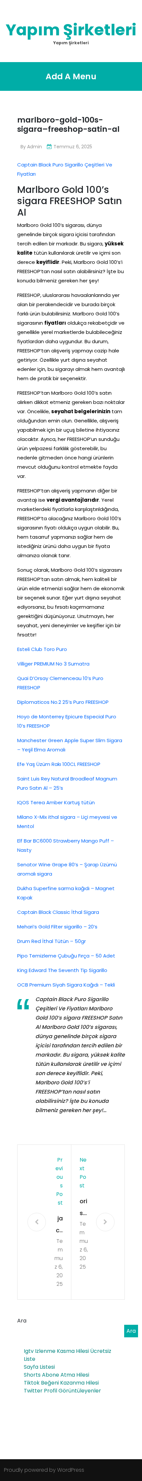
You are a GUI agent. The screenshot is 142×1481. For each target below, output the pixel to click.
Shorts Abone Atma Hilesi (56, 1375)
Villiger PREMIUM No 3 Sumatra (53, 663)
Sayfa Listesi (39, 1367)
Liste (29, 1359)
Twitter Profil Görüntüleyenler (62, 1390)
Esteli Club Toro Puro (42, 649)
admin (34, 146)
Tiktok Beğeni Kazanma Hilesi (61, 1383)
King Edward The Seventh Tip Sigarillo (62, 970)
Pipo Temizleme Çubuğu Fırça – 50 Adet (66, 955)
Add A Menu (71, 76)
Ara (21, 1320)
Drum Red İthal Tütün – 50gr (51, 941)
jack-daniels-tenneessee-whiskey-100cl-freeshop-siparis (58, 1225)
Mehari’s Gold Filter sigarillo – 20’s (57, 926)
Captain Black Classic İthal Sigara (58, 912)
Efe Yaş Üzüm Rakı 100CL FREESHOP (58, 764)
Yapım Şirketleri (71, 30)
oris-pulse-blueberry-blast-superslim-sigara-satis (84, 1208)
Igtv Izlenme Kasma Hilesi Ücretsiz (67, 1351)
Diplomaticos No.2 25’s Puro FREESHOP (63, 702)
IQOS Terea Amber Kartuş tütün (56, 802)
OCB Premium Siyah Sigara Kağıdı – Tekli (66, 984)
